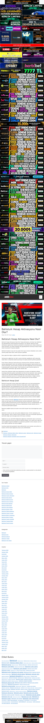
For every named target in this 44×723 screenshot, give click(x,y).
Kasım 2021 (4, 634)
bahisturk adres (20, 660)
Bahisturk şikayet (32, 691)
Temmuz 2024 (5, 573)
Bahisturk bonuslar (15, 664)
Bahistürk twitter (6, 698)
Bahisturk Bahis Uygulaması (8, 515)
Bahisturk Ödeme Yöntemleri (9, 434)
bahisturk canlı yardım (32, 668)
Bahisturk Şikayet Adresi (7, 493)
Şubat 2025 (4, 560)
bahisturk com (13, 670)
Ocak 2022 (4, 630)
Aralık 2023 (4, 587)
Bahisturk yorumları (24, 689)
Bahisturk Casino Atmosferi (8, 495)
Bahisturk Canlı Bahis (8, 666)
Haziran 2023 (5, 599)
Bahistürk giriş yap (7, 696)
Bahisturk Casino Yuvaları (7, 513)
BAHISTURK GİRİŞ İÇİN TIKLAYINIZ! (22, 45)
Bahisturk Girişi (28, 672)
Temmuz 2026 (5, 550)
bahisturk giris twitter (30, 670)
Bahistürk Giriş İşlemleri (17, 696)
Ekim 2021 (4, 636)
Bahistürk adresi (18, 693)
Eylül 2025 (4, 554)
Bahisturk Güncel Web (7, 491)
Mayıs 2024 (4, 577)
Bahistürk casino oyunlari (8, 695)
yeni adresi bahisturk (6, 703)
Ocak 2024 (4, 585)
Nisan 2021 (4, 648)
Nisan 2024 (4, 579)
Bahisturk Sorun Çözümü (7, 501)
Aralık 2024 (4, 564)
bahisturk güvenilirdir (5, 676)
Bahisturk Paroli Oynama (7, 523)
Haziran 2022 (5, 620)
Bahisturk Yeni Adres (6, 689)
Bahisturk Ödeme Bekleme (8, 511)
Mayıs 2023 (4, 601)
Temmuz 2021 (5, 642)
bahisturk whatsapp (38, 687)
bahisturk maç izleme (6, 681)
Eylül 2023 (4, 593)
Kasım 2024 (4, 566)
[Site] (22, 76)
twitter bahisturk (36, 701)
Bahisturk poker (4, 684)
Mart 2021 (4, 650)
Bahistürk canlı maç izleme (30, 693)
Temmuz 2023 (5, 597)
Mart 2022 (4, 626)
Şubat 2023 (4, 607)
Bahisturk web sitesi (30, 687)
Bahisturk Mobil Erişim (7, 505)
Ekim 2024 (4, 567)
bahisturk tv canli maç (5, 687)
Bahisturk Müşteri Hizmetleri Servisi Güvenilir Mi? (14, 436)
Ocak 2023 (4, 609)
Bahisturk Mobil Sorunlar (7, 499)
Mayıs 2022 (4, 622)
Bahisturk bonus (6, 664)
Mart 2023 (4, 605)
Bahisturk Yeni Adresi (7, 540)
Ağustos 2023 (5, 595)
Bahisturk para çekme (32, 682)
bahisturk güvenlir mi (26, 676)
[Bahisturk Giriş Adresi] (9, 297)
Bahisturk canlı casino (31, 666)
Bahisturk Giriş (5, 488)
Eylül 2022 (4, 615)
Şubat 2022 (4, 628)
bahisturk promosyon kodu (24, 684)
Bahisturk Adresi (5, 486)
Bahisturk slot (24, 686)
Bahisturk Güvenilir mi (16, 676)
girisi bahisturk (27, 700)
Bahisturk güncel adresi (18, 674)
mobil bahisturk (29, 701)
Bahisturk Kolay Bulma (7, 497)
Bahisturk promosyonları (8, 686)
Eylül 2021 (4, 638)
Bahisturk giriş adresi (17, 672)
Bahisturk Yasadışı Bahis (7, 521)
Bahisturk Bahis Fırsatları (7, 517)
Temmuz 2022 (5, 619)
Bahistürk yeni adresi (16, 698)
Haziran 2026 (5, 552)
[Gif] (22, 124)
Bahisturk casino (22, 433)
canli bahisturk (4, 700)
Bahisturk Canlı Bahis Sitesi (20, 666)
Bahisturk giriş (30, 433)
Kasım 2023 (4, 589)
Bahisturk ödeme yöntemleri (34, 689)
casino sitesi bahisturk (12, 700)
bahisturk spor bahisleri (31, 686)
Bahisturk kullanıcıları (11, 679)
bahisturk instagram (13, 677)
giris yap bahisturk (33, 700)
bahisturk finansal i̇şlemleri (21, 670)
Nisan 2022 (4, 624)
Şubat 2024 (4, 583)
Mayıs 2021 (4, 646)
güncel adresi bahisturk (6, 701)
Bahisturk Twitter (6, 538)
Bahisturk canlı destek (20, 668)
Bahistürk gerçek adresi (33, 695)
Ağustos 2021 (5, 640)
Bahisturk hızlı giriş (5, 677)
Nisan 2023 (4, 603)
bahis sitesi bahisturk (5, 660)
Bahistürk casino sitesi (20, 694)
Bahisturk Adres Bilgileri (7, 507)
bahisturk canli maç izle (33, 664)
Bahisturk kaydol (21, 677)
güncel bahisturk (14, 701)
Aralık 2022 (4, 611)
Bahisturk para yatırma (21, 682)
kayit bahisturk (22, 701)
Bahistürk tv (35, 696)
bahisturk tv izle (24, 687)
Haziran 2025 (5, 556)
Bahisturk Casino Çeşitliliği (8, 519)
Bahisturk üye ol (12, 691)
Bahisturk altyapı (27, 660)
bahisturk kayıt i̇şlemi (36, 677)
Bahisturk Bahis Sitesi (13, 433)
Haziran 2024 (5, 575)
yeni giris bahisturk (14, 703)
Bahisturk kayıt (28, 677)
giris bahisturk (21, 700)
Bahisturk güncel (36, 672)
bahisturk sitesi (18, 686)
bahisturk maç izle (36, 679)
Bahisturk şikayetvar (7, 693)
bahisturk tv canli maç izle (15, 687)
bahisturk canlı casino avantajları (7, 668)
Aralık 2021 (4, 632)
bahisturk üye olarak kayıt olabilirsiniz (21, 691)
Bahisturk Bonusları (23, 664)
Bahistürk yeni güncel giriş (31, 698)
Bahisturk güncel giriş (32, 674)
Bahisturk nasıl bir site (8, 682)
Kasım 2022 (4, 613)
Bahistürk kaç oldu (26, 696)
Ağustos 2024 (5, 571)
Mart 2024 (4, 581)
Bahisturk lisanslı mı (28, 679)
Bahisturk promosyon (13, 684)
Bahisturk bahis (6, 663)
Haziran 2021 (5, 644)
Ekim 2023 (4, 591)
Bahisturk (5, 431)
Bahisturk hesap (37, 433)
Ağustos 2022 (5, 617)
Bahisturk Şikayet (6, 536)
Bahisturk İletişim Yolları (7, 509)
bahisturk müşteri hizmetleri (25, 681)
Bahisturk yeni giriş (15, 689)
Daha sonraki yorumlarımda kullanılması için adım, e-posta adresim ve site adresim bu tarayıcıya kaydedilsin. (22, 471)
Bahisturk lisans (20, 679)
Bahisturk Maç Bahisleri (7, 503)
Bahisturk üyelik (5, 691)
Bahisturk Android (33, 660)
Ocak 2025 (4, 562)
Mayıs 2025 (4, 558)
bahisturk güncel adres (6, 674)
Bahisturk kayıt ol (5, 679)
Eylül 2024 (4, 569)
